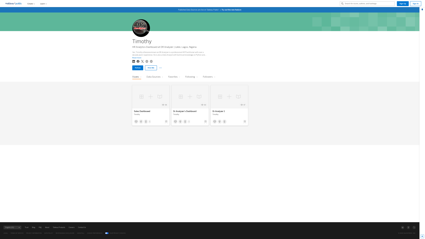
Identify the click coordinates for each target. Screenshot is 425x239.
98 (166, 105)
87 (244, 105)
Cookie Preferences (94, 233)
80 (205, 105)
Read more (136, 58)
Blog (33, 227)
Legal (6, 233)
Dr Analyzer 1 (218, 111)
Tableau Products (59, 227)
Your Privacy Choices (117, 233)
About (47, 227)
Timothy (137, 114)
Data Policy (48, 233)
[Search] (342, 3)
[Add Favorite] (166, 122)
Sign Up (403, 3)
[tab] (422, 10)
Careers (71, 227)
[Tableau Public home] (13, 3)
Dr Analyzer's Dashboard (184, 111)
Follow (138, 68)
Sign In (416, 3)
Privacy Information (34, 233)
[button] (402, 227)
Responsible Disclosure (65, 233)
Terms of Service (17, 233)
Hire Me (151, 68)
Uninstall (80, 233)
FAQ (40, 227)
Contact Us (82, 227)
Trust (26, 227)
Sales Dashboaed (142, 111)
